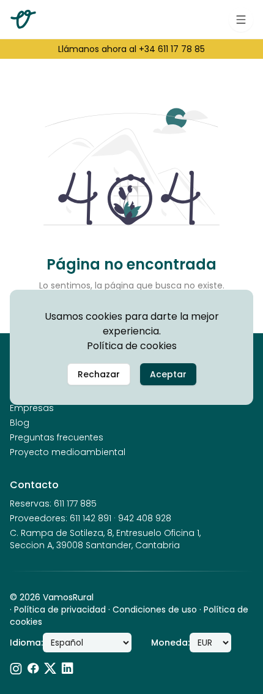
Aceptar (168, 374)
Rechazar (99, 374)
